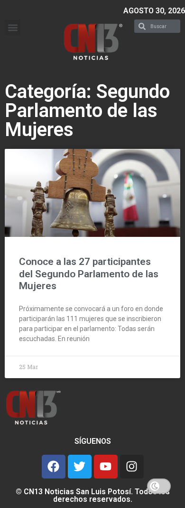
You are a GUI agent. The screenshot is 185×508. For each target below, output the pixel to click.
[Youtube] (106, 467)
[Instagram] (132, 467)
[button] (12, 27)
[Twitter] (80, 467)
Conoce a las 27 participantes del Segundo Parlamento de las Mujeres (88, 273)
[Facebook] (53, 467)
